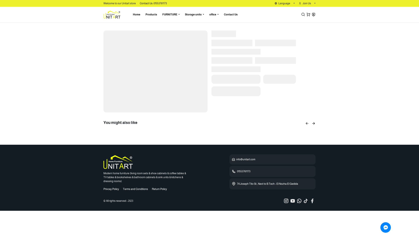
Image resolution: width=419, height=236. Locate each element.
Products (151, 14)
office (213, 14)
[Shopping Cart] (308, 15)
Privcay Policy (111, 189)
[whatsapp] (299, 201)
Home (136, 14)
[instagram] (286, 201)
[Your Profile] (314, 15)
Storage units (193, 14)
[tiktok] (305, 201)
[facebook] (312, 201)
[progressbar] (155, 71)
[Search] (303, 15)
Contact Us (231, 14)
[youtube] (292, 201)
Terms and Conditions (135, 189)
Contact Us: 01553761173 (153, 3)
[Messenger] (385, 227)
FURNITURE (170, 14)
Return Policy (159, 189)
